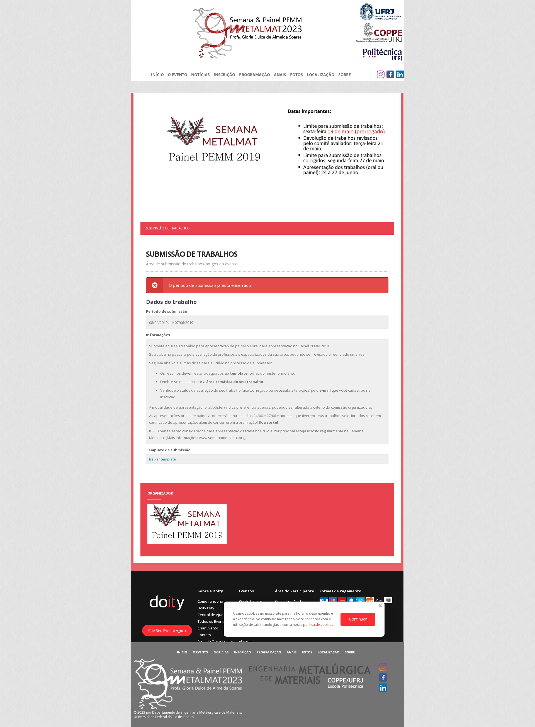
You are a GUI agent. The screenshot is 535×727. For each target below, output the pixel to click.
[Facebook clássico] (390, 74)
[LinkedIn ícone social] (400, 74)
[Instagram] (381, 74)
